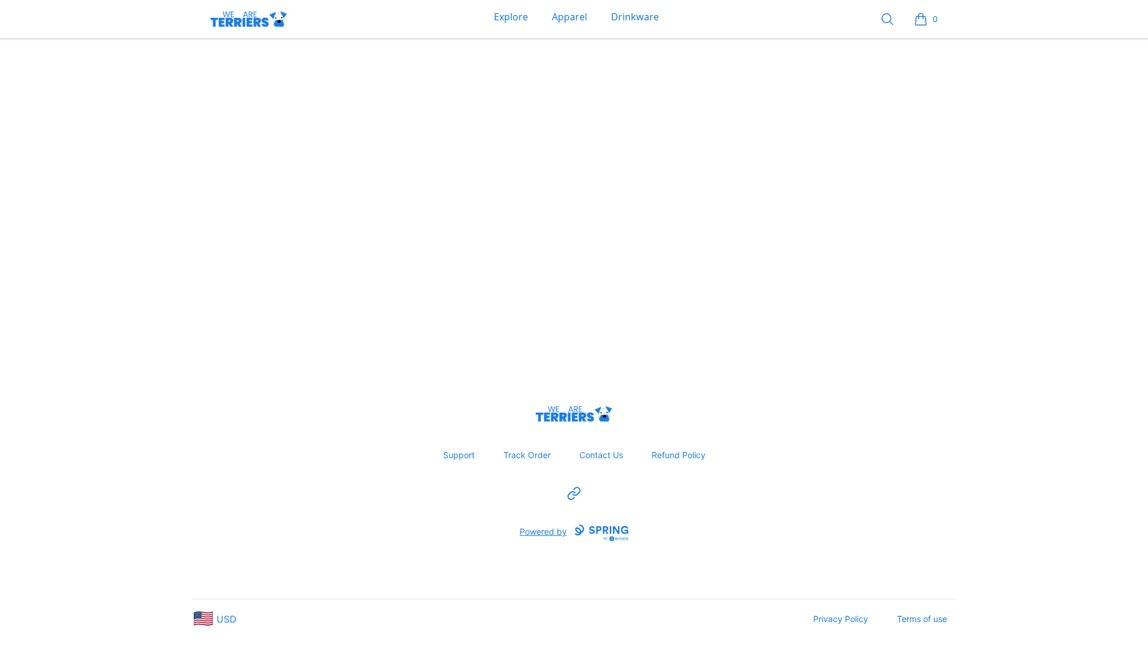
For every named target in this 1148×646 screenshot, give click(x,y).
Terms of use (922, 619)
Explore (511, 16)
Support (459, 455)
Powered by (543, 531)
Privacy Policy (840, 619)
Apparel (569, 16)
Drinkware (635, 16)
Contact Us (601, 455)
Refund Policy (679, 455)
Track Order (527, 455)
